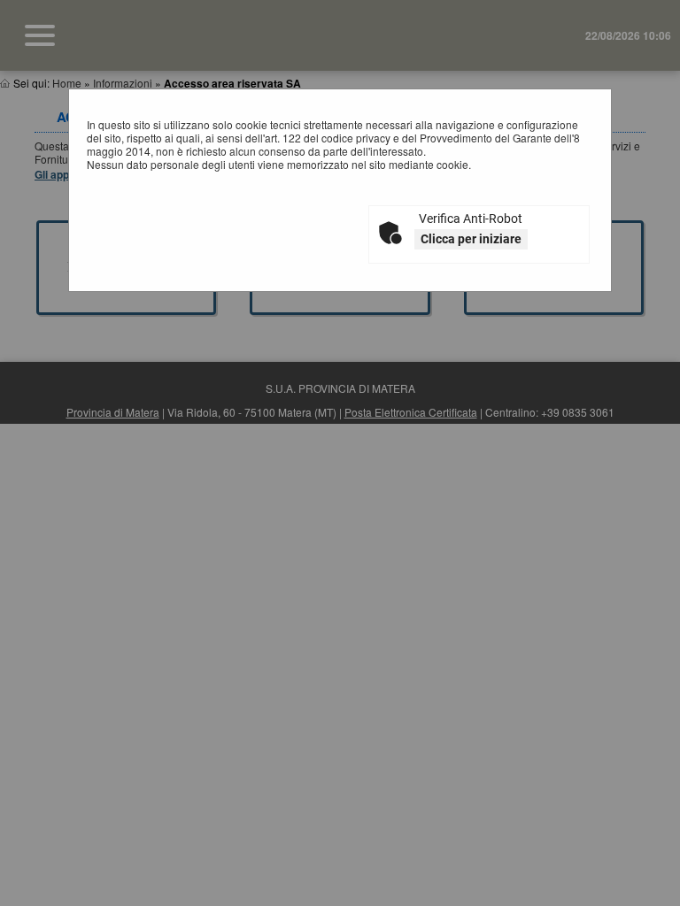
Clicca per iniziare (471, 239)
